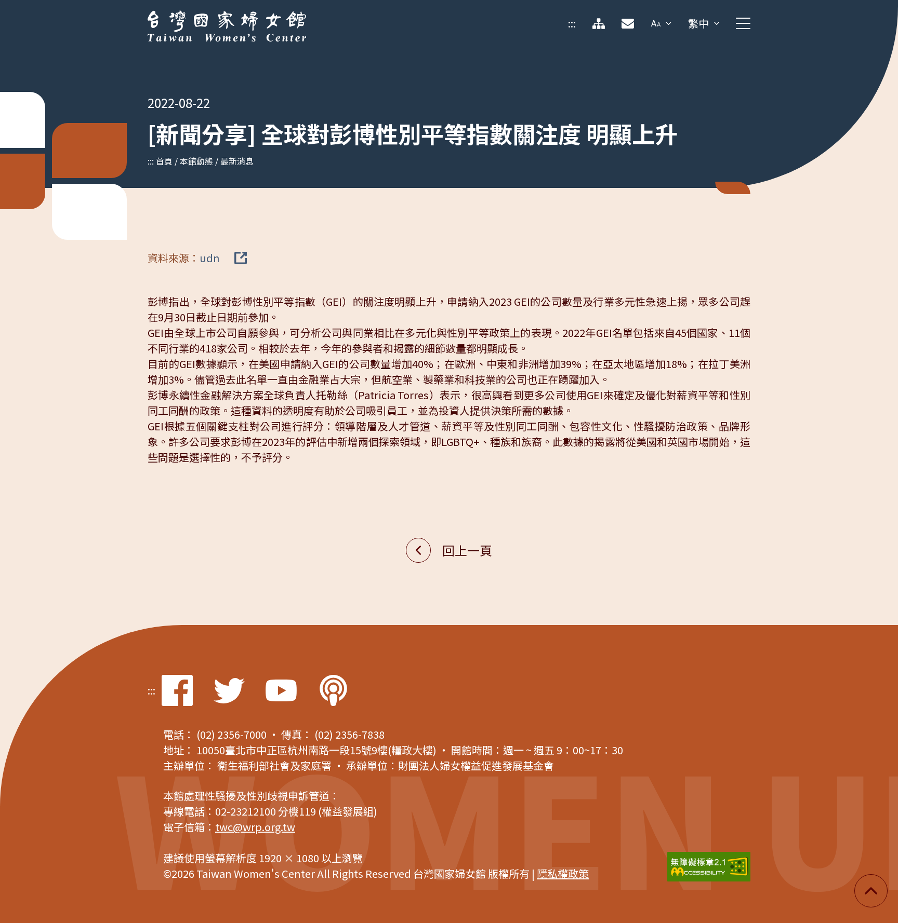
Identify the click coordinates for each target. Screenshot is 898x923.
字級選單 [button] (661, 23)
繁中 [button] (698, 23)
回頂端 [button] (871, 890)
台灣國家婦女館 (184, 17)
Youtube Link (281, 690)
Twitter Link (229, 690)
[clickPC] (743, 23)
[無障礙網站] (708, 866)
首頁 (164, 161)
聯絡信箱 (628, 23)
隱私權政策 (563, 873)
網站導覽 (598, 23)
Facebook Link (177, 690)
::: (572, 23)
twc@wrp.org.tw (255, 826)
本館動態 (196, 161)
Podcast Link (333, 690)
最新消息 (237, 161)
